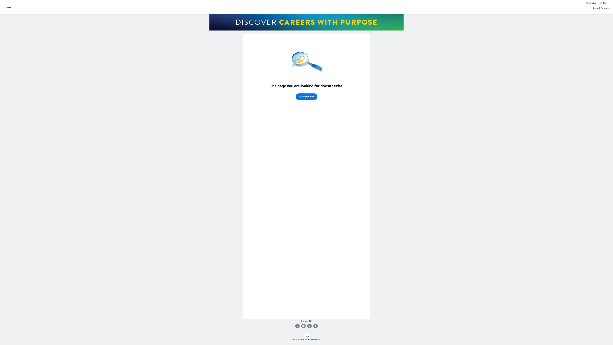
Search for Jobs (601, 8)
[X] (297, 326)
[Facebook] (315, 326)
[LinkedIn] (309, 326)
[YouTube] (303, 326)
